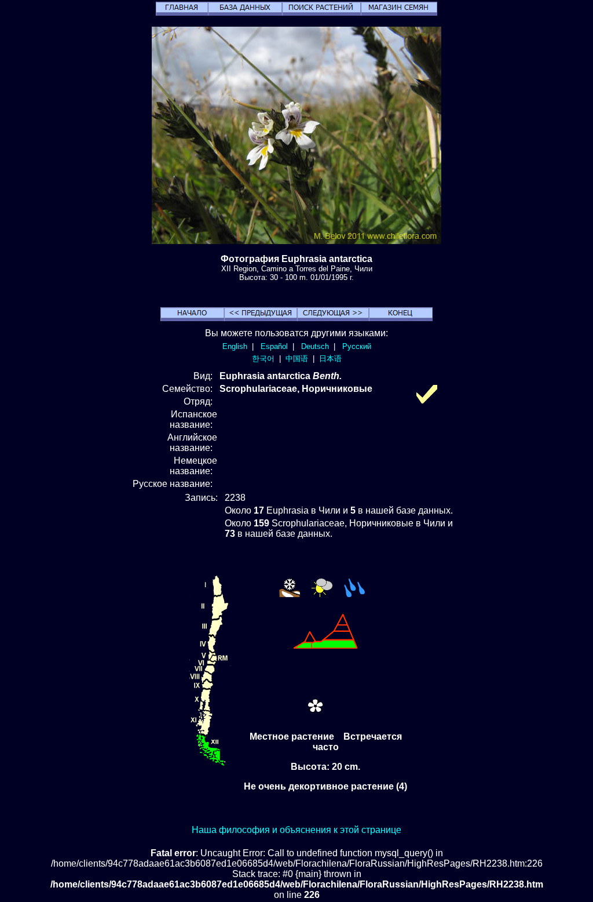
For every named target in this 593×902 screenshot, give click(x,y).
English (234, 346)
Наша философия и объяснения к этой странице (296, 830)
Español (274, 346)
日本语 (330, 358)
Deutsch (315, 346)
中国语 (296, 358)
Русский (356, 346)
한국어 (263, 358)
